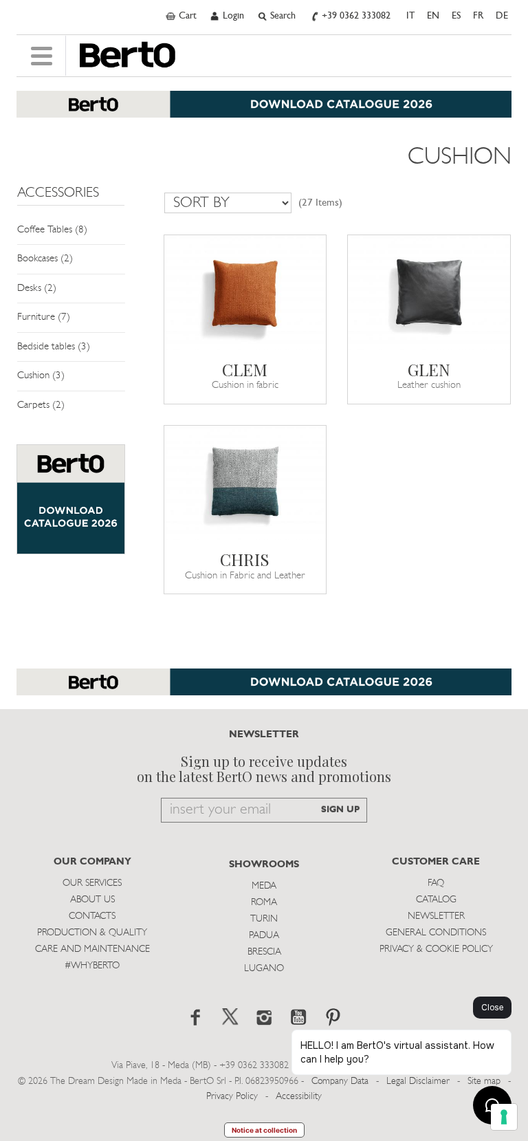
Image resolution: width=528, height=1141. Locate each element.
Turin (264, 919)
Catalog (436, 900)
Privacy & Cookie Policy (436, 949)
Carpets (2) (41, 405)
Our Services (92, 883)
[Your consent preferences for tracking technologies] (504, 1117)
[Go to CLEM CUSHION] (245, 292)
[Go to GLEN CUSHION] (429, 292)
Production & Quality (92, 933)
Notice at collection (264, 1130)
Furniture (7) (43, 317)
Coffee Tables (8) (52, 230)
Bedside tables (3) (53, 347)
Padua (264, 936)
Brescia (264, 952)
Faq (436, 883)
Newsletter (436, 916)
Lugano (264, 969)
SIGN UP (340, 809)
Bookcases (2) (45, 259)
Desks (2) (36, 288)
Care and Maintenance (92, 949)
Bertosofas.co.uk (127, 55)
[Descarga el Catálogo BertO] (264, 689)
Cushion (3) (41, 376)
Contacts (92, 916)
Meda (264, 886)
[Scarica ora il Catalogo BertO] (264, 111)
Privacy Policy (232, 1096)
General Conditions (436, 933)
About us (92, 900)
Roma (264, 903)
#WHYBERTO (92, 966)
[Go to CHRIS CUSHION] (245, 483)
